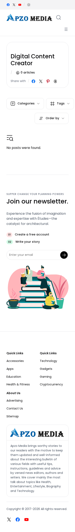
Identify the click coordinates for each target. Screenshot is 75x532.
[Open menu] (66, 29)
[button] (29, 5)
